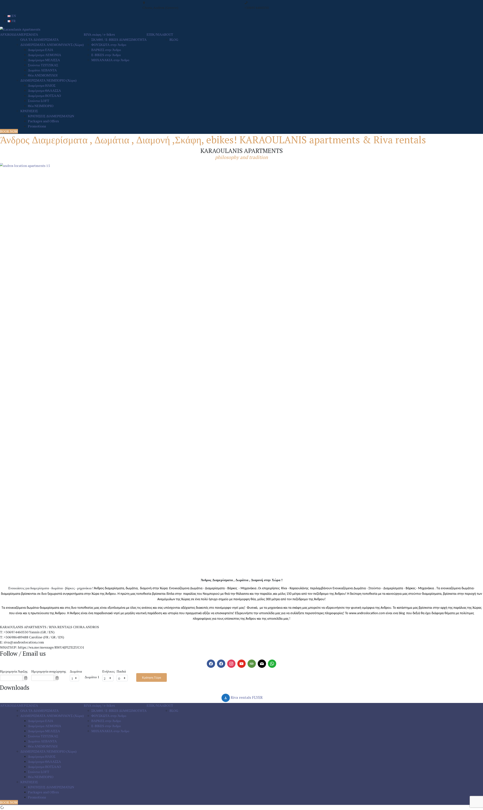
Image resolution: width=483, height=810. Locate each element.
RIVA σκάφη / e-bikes (99, 34)
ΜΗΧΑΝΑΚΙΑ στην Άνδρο (110, 60)
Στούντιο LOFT (38, 100)
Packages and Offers (43, 121)
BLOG (173, 39)
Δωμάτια (76, 671)
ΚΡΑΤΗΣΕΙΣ (29, 111)
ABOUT (167, 34)
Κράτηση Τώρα (151, 677)
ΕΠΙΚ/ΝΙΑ (154, 34)
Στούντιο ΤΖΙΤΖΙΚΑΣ (43, 65)
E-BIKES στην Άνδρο (106, 54)
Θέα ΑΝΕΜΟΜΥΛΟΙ (43, 75)
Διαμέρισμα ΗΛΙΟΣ (41, 85)
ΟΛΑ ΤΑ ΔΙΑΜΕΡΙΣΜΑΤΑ (39, 39)
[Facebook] (211, 664)
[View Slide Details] (241, 370)
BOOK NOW (9, 131)
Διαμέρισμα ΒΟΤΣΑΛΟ (44, 95)
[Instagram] (231, 664)
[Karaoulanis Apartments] (20, 29)
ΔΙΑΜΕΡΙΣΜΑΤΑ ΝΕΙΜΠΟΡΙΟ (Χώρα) (48, 80)
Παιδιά (121, 671)
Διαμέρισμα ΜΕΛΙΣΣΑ (44, 60)
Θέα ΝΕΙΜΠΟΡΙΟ (40, 105)
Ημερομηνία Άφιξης (14, 671)
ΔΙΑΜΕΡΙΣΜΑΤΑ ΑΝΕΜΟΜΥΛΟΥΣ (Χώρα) (52, 44)
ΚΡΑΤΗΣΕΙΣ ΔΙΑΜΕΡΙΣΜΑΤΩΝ (51, 116)
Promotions (37, 126)
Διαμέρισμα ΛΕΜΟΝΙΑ (44, 54)
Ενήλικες (108, 671)
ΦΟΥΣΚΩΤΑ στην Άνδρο (108, 44)
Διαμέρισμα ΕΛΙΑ (40, 49)
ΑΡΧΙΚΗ (6, 34)
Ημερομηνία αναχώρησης (48, 671)
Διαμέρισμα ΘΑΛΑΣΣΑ (44, 90)
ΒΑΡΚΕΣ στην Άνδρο (106, 49)
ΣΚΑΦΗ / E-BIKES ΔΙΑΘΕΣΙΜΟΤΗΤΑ (119, 39)
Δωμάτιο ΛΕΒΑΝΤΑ (42, 70)
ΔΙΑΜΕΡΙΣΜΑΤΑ (25, 34)
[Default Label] (221, 664)
